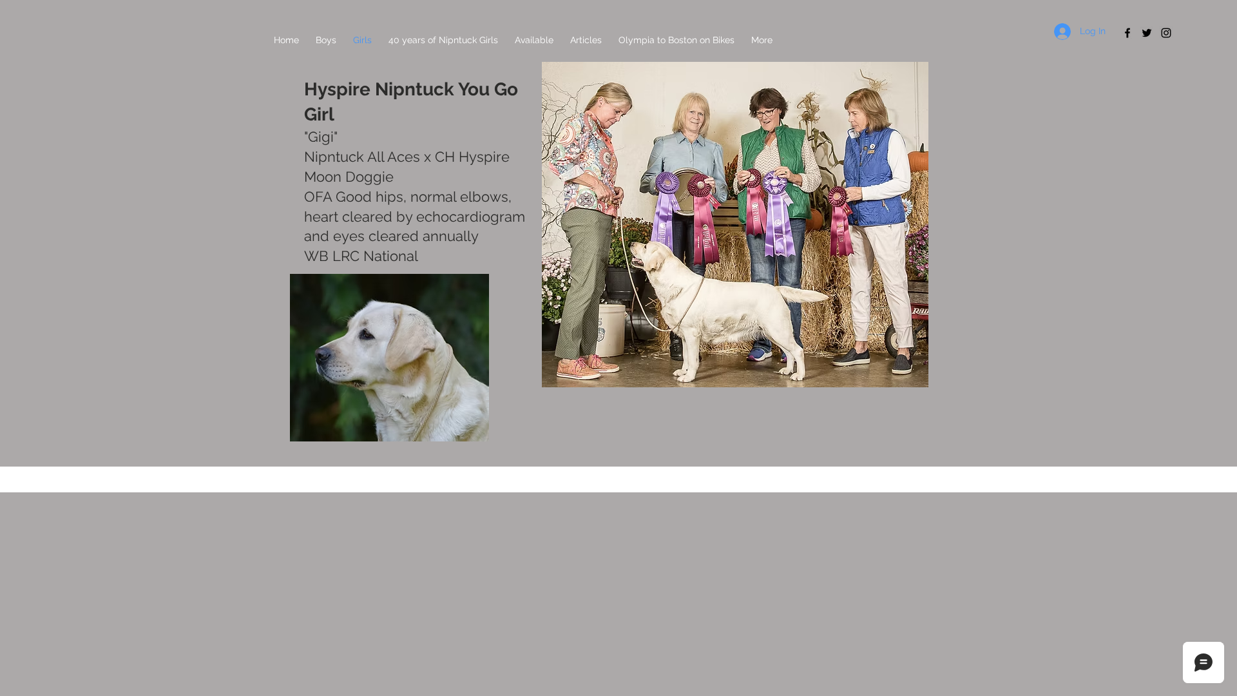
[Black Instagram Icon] (1166, 32)
